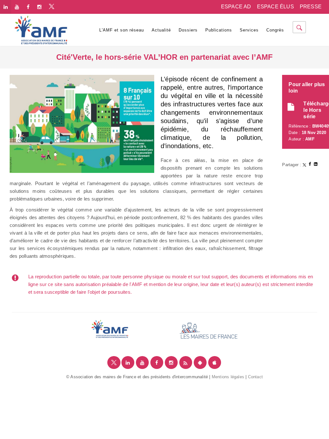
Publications (218, 30)
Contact (255, 376)
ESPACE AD (236, 6)
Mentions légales (228, 376)
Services (249, 30)
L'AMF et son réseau (121, 30)
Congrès (275, 30)
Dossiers (188, 30)
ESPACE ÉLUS (275, 6)
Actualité (161, 30)
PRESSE (311, 6)
